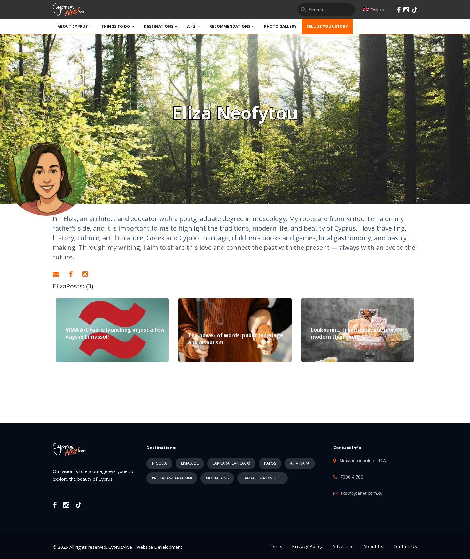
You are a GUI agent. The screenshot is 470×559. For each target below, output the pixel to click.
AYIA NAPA (299, 463)
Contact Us (405, 546)
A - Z (191, 26)
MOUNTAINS (217, 478)
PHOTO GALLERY (280, 26)
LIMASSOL (190, 463)
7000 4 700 (351, 477)
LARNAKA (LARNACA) (231, 463)
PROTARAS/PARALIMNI (172, 478)
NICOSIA (159, 463)
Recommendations (229, 26)
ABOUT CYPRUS (73, 26)
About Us (374, 546)
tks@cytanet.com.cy (361, 493)
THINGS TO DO (115, 26)
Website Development (159, 547)
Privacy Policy (307, 546)
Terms (276, 546)
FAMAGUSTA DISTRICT (262, 478)
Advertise (343, 546)
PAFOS (270, 463)
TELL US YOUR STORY (327, 26)
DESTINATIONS (158, 26)
